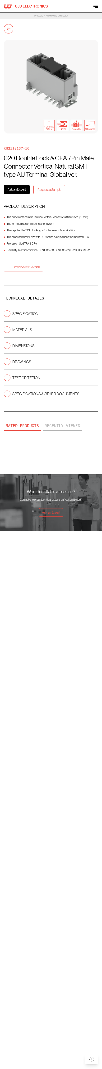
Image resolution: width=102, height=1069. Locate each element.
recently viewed (62, 425)
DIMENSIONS (23, 345)
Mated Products (22, 425)
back (8, 28)
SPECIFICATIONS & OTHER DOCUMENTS (45, 393)
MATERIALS (22, 329)
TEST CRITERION (26, 377)
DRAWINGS (21, 361)
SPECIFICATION (25, 313)
